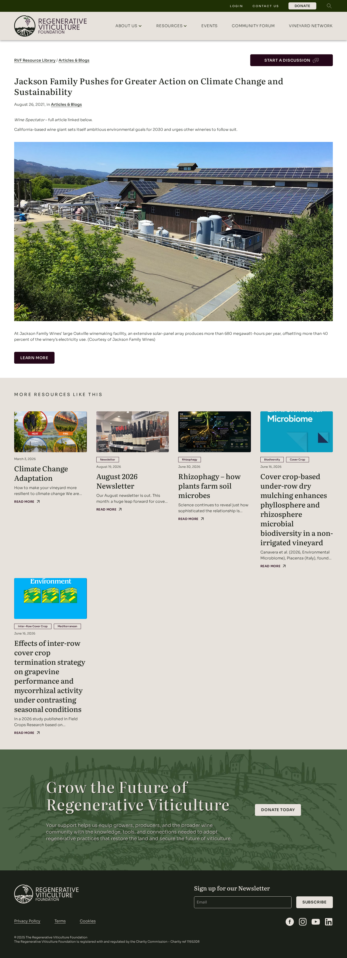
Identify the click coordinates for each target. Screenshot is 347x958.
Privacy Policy (27, 921)
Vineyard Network (311, 25)
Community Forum (253, 25)
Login (236, 6)
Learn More (34, 357)
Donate (302, 6)
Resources (169, 25)
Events (209, 25)
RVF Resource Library (34, 60)
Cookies (88, 921)
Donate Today (278, 809)
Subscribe (314, 902)
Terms (60, 921)
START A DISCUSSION (287, 60)
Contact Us (266, 6)
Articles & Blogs (74, 60)
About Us (126, 25)
